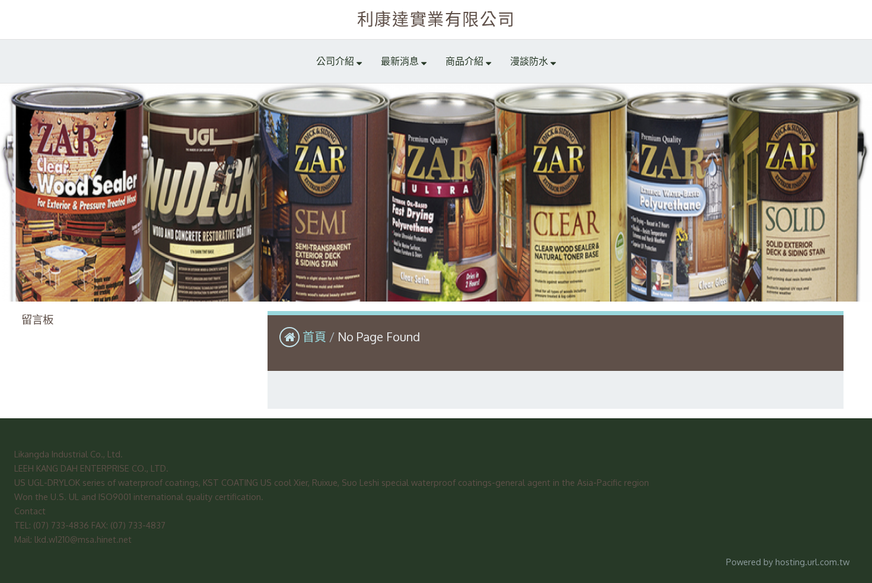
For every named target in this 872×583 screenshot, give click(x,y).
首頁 (314, 336)
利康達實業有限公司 (436, 19)
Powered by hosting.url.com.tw (787, 561)
